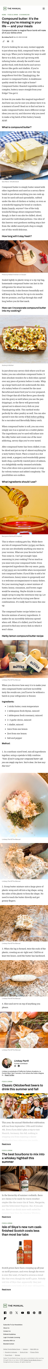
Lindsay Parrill (8, 37)
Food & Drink (7, 1081)
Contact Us (7, 1331)
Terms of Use (24, 1352)
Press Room (8, 1355)
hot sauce (8, 570)
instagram (15, 1066)
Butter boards (8, 208)
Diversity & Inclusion (11, 1352)
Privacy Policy (34, 1352)
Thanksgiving (29, 75)
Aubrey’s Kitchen (8, 365)
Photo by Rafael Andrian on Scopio (14, 274)
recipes (31, 545)
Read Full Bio (9, 1075)
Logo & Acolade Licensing (11, 1337)
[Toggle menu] (44, 8)
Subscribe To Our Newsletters (12, 1325)
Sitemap (17, 1355)
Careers (25, 1349)
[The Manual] (12, 8)
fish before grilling (35, 416)
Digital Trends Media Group (11, 1349)
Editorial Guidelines (9, 1334)
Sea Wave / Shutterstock (10, 181)
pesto (41, 566)
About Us (6, 1328)
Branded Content (8, 1344)
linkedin (19, 1066)
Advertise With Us (9, 1340)
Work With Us (34, 1349)
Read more (6, 1144)
